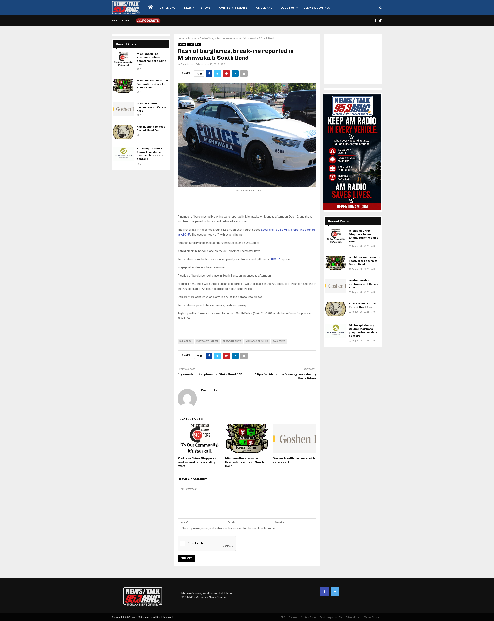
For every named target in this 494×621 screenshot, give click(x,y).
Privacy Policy (353, 617)
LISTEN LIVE (167, 7)
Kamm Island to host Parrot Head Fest (151, 128)
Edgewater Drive (232, 341)
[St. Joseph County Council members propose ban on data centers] (123, 154)
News (188, 7)
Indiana (181, 44)
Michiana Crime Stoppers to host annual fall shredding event (198, 462)
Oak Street (279, 341)
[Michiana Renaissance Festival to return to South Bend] (123, 86)
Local (190, 44)
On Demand (264, 7)
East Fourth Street (207, 341)
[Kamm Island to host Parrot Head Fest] (123, 132)
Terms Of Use (371, 617)
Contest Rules (308, 617)
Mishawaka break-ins (257, 341)
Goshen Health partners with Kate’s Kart (151, 107)
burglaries (185, 341)
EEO (283, 617)
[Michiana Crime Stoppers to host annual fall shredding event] (123, 59)
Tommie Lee (187, 64)
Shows (205, 7)
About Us (288, 7)
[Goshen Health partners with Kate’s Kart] (123, 109)
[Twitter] (335, 591)
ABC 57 (275, 259)
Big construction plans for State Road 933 (210, 374)
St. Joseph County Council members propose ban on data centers (151, 154)
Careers (293, 617)
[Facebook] (324, 591)
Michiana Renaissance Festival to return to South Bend (244, 462)
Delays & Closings (317, 7)
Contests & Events (233, 7)
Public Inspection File (331, 617)
